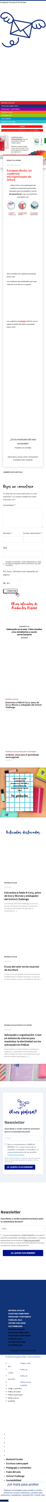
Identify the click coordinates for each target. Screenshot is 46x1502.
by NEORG (23, 1385)
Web (5, 548)
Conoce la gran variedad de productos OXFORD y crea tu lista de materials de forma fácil (20, 784)
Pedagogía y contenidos (19, 1317)
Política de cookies (14, 1392)
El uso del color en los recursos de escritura (21, 968)
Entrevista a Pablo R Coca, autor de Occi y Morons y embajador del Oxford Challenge (23, 705)
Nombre (7, 533)
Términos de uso (25, 1382)
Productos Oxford (25, 1025)
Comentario (9, 505)
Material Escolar (10, 883)
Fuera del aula (15, 1320)
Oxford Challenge (17, 1323)
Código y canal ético (15, 1388)
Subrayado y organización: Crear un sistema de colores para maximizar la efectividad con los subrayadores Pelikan (23, 1039)
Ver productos (19, 796)
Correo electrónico (32, 533)
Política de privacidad (31, 1240)
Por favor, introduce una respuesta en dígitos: (20, 573)
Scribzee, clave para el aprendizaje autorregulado (22, 756)
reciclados (22, 321)
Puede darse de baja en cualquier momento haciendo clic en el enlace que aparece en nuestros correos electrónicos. (22, 1244)
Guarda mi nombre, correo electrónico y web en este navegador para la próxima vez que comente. (23, 563)
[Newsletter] (23, 51)
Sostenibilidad (15, 1326)
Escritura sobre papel (18, 1313)
